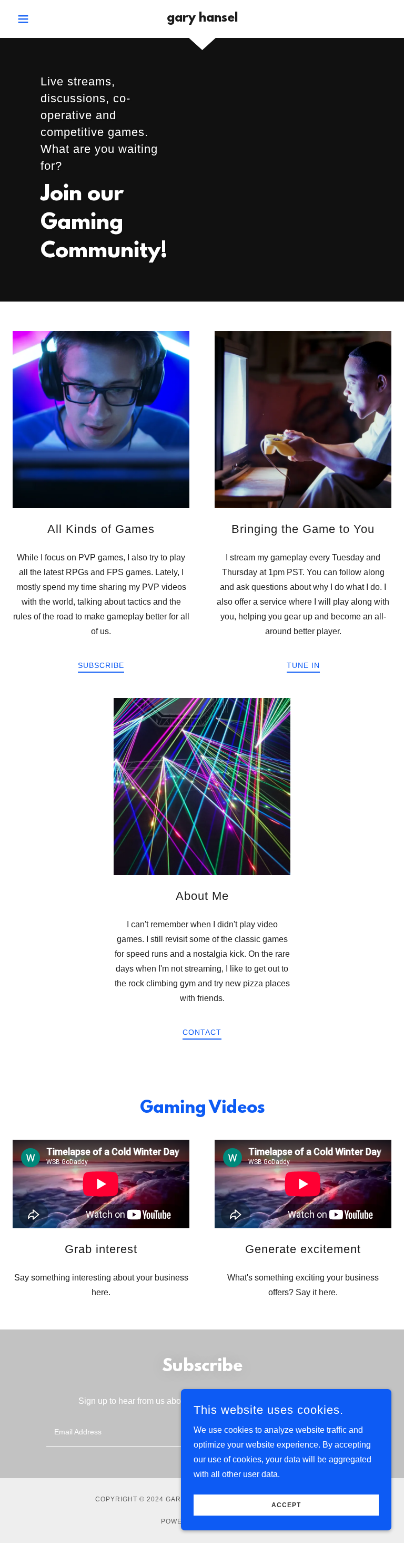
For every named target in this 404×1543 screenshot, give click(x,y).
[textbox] (162, 1432)
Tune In (303, 665)
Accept (286, 1505)
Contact (202, 1032)
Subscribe (101, 665)
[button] (41, 19)
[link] (202, 18)
